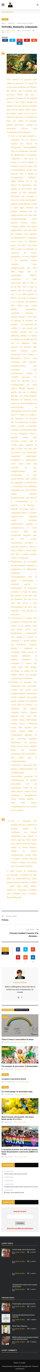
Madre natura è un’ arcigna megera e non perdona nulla (25, 1338)
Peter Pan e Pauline (19, 1326)
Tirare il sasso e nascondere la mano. (18, 1039)
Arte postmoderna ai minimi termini (23, 1316)
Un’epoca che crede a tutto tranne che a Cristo (24, 1286)
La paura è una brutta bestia (14, 1079)
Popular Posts (8, 1298)
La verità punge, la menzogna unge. (17, 1091)
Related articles (8, 1010)
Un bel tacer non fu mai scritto (23, 1249)
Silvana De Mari (9, 30)
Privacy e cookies (19, 1363)
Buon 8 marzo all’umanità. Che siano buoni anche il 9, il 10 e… (18, 1118)
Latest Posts (7, 1243)
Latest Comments (9, 1350)
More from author (21, 1010)
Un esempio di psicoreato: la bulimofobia (20, 1066)
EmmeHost (20, 1369)
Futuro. (5, 920)
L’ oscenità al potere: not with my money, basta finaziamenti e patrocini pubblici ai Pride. (20, 1151)
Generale (4, 19)
